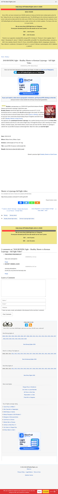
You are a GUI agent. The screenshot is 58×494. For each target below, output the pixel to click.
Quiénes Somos (29, 475)
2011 (37, 336)
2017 (55, 336)
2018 (4, 338)
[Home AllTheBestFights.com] (8, 326)
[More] (37, 202)
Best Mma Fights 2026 (29, 375)
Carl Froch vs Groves (9, 419)
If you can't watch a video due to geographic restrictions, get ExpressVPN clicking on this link (29, 97)
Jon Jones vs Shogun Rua (10, 427)
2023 (19, 338)
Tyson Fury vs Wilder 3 (9, 406)
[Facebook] (20, 202)
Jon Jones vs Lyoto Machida (29, 389)
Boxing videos (13, 215)
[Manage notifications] (54, 491)
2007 (25, 336)
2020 (10, 338)
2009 (31, 336)
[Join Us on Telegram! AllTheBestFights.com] (29, 73)
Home (2, 56)
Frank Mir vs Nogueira (29, 397)
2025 (25, 338)
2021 (13, 338)
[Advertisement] (20, 174)
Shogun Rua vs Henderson (29, 387)
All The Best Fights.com (8, 1)
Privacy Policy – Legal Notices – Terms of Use (29, 472)
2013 (43, 336)
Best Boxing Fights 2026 (29, 344)
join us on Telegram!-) (47, 69)
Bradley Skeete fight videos (10, 218)
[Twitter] (26, 202)
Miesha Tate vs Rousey (9, 422)
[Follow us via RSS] (30, 326)
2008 (28, 336)
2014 (46, 336)
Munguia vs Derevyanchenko (11, 417)
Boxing (7, 56)
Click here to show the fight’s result (12, 149)
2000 (3, 336)
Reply (6, 262)
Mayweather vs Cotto (29, 394)
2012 (40, 336)
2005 (19, 336)
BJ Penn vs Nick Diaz (29, 392)
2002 (9, 336)
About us (29, 469)
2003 (12, 336)
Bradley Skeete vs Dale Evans (14, 118)
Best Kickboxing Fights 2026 (29, 359)
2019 (7, 338)
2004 (15, 336)
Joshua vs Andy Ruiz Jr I (10, 424)
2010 (34, 336)
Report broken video (51, 200)
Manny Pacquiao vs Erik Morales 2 (12, 414)
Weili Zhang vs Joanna (9, 411)
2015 (49, 336)
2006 (22, 336)
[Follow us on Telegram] (26, 326)
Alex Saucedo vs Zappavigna (11, 409)
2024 (22, 338)
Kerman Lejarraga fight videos (27, 218)
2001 (6, 336)
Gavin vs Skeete (33, 114)
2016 (52, 336)
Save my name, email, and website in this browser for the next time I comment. (23, 310)
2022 (16, 338)
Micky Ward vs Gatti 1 (9, 430)
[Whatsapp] (31, 202)
